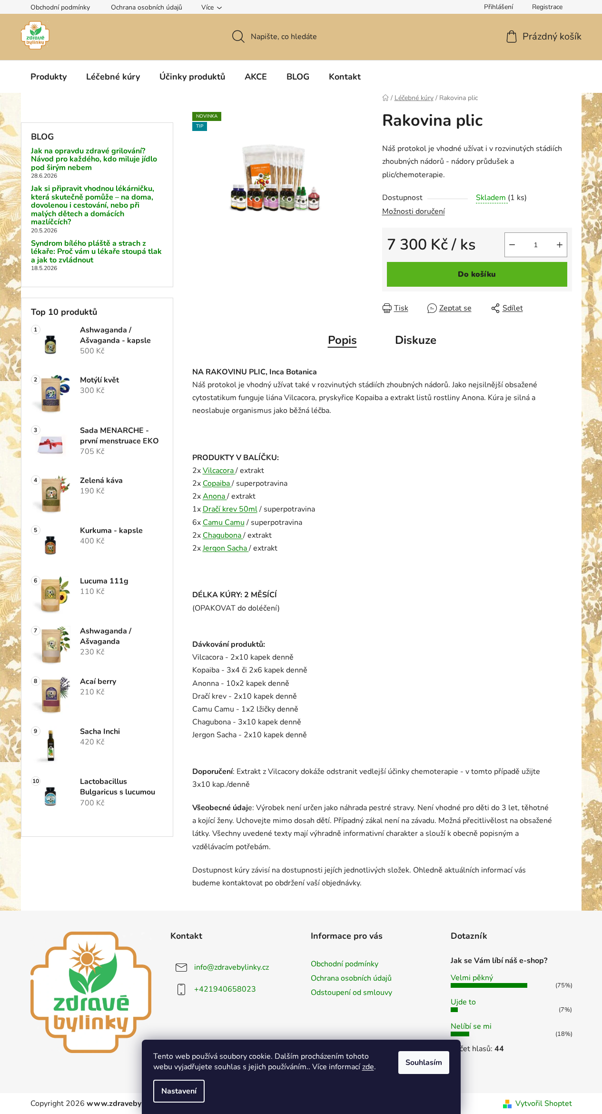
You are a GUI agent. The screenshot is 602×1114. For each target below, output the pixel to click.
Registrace (547, 6)
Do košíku (477, 274)
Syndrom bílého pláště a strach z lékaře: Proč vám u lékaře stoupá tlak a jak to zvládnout (96, 252)
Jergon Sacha (226, 548)
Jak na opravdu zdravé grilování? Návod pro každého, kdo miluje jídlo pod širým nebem (94, 159)
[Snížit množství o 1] (512, 245)
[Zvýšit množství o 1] (560, 245)
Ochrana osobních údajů (146, 7)
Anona (215, 496)
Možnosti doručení (413, 211)
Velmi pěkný (472, 978)
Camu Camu (224, 522)
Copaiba (217, 483)
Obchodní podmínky (60, 7)
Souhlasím (423, 1062)
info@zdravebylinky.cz (231, 967)
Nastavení (179, 1091)
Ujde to (463, 1002)
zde (368, 1067)
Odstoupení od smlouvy (351, 992)
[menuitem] (48, 76)
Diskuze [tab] (415, 340)
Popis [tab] (342, 340)
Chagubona (223, 535)
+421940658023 (225, 989)
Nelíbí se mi (471, 1026)
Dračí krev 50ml (230, 509)
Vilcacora (219, 470)
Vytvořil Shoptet (543, 1103)
